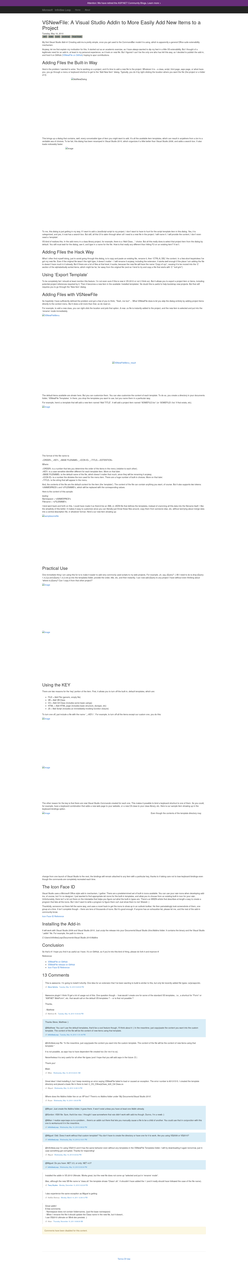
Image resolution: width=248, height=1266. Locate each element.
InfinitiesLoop (53, 1034)
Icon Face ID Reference (53, 916)
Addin (51, 36)
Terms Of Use (124, 1258)
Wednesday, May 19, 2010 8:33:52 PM (67, 1155)
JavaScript (66, 36)
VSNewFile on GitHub (72, 55)
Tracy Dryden (53, 1185)
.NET (44, 36)
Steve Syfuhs (53, 987)
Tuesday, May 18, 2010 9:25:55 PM (71, 987)
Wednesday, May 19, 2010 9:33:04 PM (73, 1167)
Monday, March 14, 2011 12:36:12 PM (74, 1197)
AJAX (57, 36)
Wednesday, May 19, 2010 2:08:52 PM (73, 1127)
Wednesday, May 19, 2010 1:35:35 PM (67, 1100)
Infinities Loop (63, 9)
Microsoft (47, 9)
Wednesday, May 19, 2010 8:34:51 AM (66, 1073)
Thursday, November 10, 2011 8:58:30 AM (68, 1221)
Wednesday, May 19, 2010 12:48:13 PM (68, 1088)
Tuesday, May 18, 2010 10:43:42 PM (70, 1013)
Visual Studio (77, 36)
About (87, 9)
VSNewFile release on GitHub (61, 964)
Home (78, 9)
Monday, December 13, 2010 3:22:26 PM (73, 1185)
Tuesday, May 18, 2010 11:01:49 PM (72, 1034)
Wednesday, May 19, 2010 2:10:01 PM (73, 1139)
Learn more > (154, 3)
